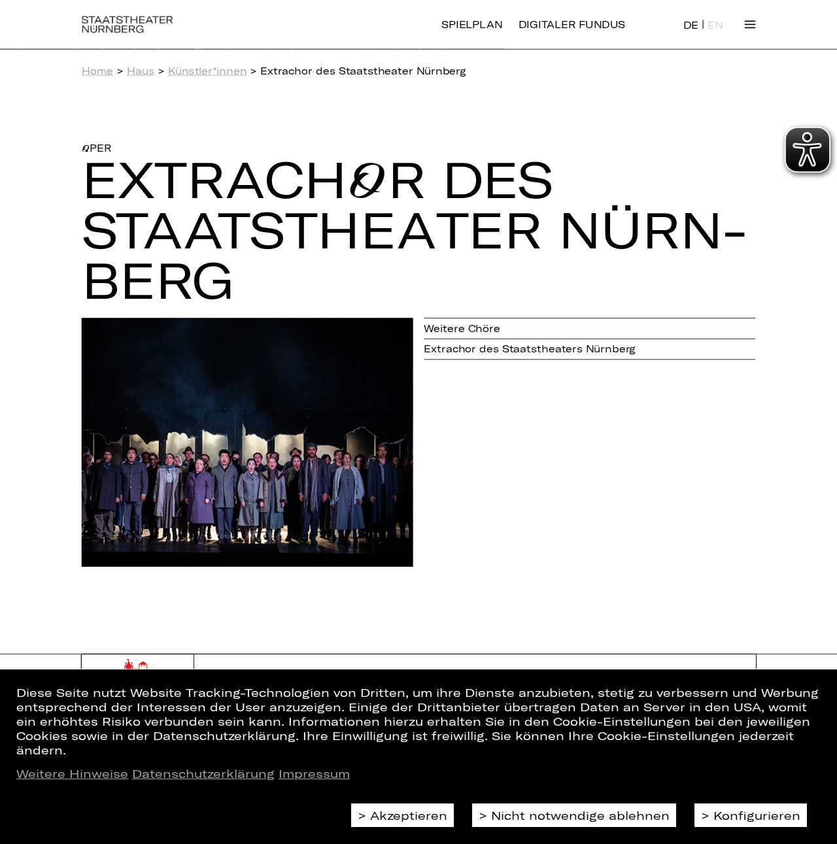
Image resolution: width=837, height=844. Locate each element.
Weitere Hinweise (72, 773)
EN (715, 25)
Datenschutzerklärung (203, 773)
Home (97, 70)
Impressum (314, 773)
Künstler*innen (207, 70)
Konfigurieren (756, 815)
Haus (140, 70)
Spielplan (471, 24)
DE (690, 25)
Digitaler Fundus (572, 24)
